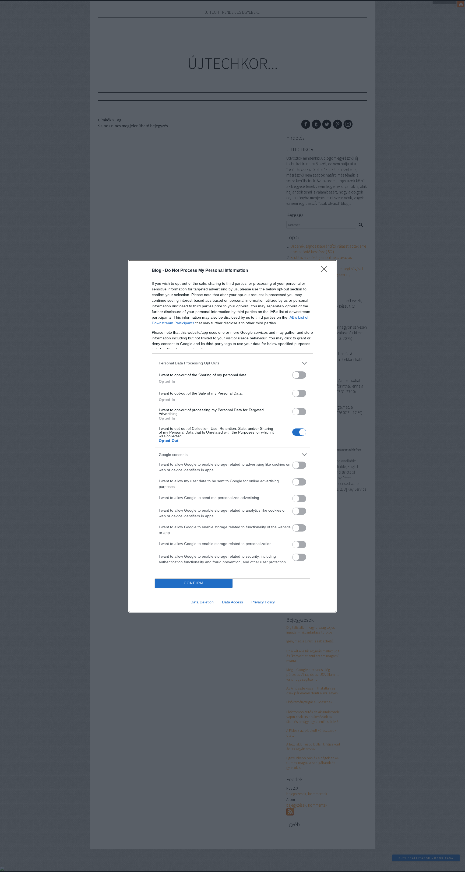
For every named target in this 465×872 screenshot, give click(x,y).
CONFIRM (194, 583)
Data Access (232, 602)
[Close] (325, 271)
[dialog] (232, 436)
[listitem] (232, 363)
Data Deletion (202, 602)
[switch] (299, 375)
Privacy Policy (263, 602)
